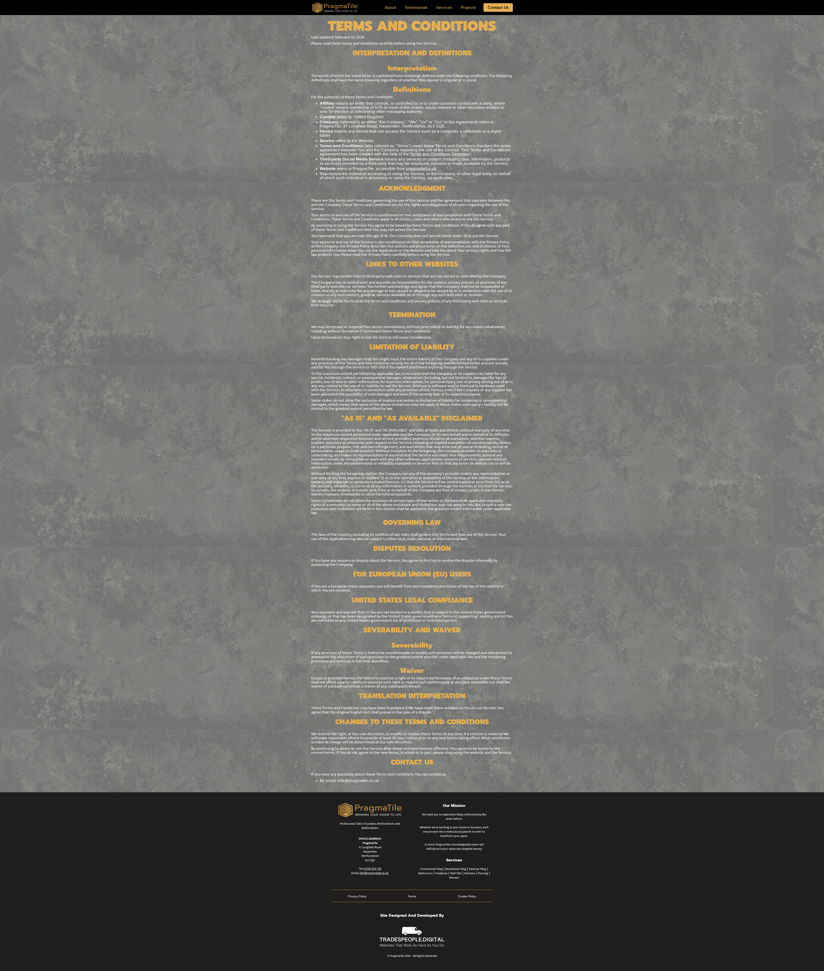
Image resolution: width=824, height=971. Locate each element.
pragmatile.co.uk (421, 168)
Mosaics (454, 877)
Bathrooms (425, 873)
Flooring (483, 873)
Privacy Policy (357, 896)
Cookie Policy (467, 896)
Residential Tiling (455, 869)
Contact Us (498, 8)
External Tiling (477, 869)
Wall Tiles (456, 873)
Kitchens (469, 873)
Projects (468, 8)
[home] (334, 7)
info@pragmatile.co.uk (374, 873)
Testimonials (416, 8)
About (390, 8)
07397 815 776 (372, 868)
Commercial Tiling (431, 869)
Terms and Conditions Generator (440, 154)
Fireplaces (441, 873)
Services (444, 8)
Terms (412, 896)
